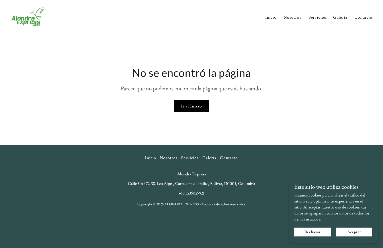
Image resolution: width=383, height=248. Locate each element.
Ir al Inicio (191, 106)
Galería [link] (340, 17)
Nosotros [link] (292, 17)
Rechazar (312, 232)
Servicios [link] (317, 17)
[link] (28, 15)
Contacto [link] (363, 17)
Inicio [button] (150, 158)
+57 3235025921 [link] (191, 193)
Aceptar (354, 232)
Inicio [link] (271, 17)
